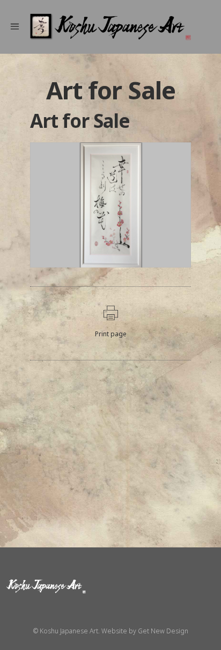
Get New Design (163, 630)
